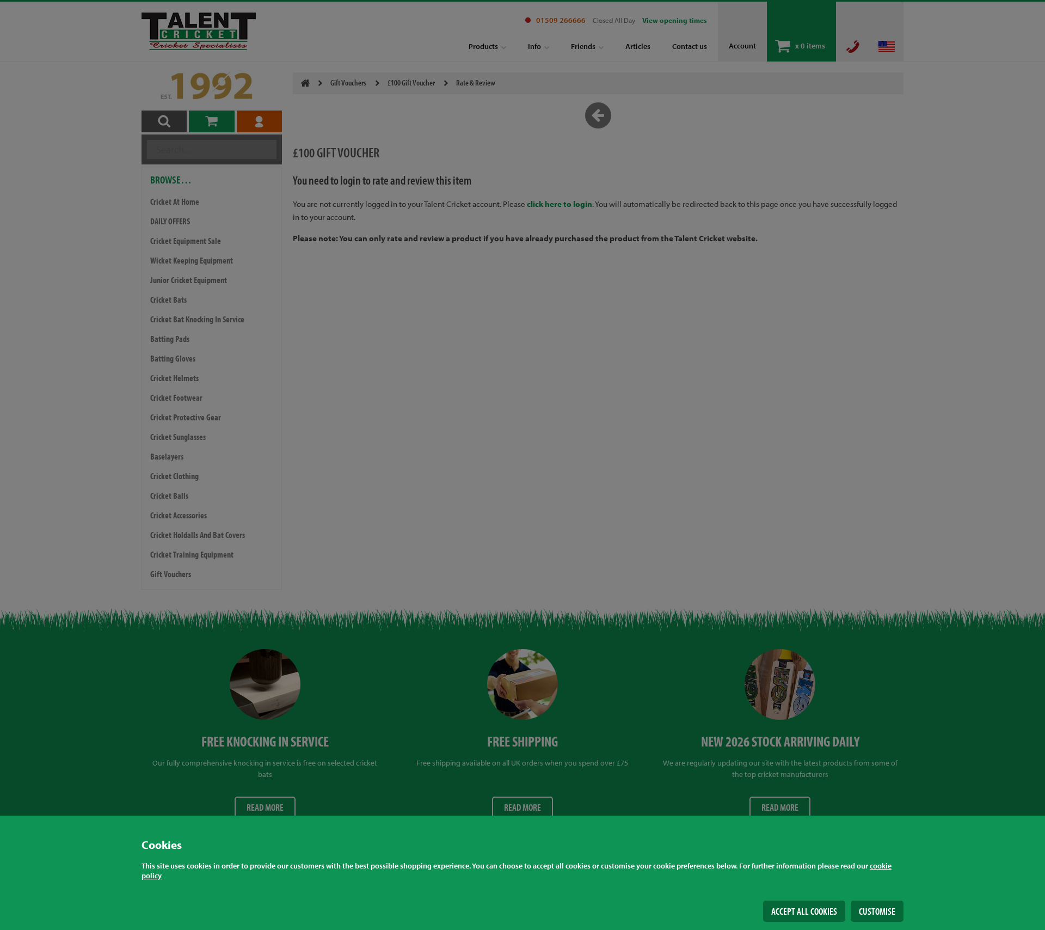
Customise (877, 911)
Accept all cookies (804, 911)
